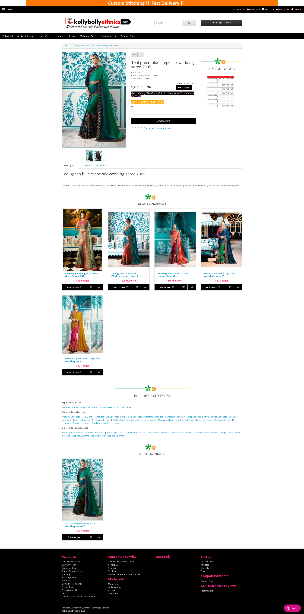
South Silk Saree (123, 407)
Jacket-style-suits (114, 432)
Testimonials (207, 590)
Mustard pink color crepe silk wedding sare (82, 360)
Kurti (60, 36)
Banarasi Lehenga (174, 416)
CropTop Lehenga (193, 416)
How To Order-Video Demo (121, 561)
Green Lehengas (204, 419)
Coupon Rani (207, 580)
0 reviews (150, 128)
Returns (112, 568)
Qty (132, 106)
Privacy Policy (68, 587)
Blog (203, 571)
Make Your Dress (88, 36)
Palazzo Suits (216, 432)
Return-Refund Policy (72, 571)
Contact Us (113, 564)
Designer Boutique (26, 36)
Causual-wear (202, 432)
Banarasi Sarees (70, 407)
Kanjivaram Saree (88, 407)
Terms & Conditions (71, 590)
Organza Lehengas (101, 419)
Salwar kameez (108, 36)
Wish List (112, 590)
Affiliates (205, 564)
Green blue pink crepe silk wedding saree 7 (219, 275)
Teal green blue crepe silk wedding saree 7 (80, 525)
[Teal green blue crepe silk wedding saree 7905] (89, 155)
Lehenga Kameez (82, 419)
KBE (140, 72)
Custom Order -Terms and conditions (79, 596)
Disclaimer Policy (70, 568)
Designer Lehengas (154, 416)
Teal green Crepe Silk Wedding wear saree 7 (124, 275)
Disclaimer (86, 165)
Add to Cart (163, 120)
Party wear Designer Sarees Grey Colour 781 (81, 275)
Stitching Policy (69, 577)
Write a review (164, 128)
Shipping (66, 574)
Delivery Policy (69, 564)
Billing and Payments (72, 583)
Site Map (112, 571)
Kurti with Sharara (80, 435)
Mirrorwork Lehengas (168, 419)
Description (69, 165)
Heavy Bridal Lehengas (93, 416)
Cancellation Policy (71, 561)
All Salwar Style (98, 435)
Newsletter (113, 593)
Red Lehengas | (115, 423)
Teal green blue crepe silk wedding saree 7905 (96, 45)
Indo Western (46, 36)
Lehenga (71, 36)
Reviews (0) (101, 165)
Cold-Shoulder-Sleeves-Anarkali (162, 432)
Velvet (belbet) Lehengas (215, 416)
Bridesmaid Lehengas (132, 416)
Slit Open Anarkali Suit (134, 432)
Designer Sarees (129, 36)
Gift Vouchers (207, 561)
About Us (66, 580)
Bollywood (8, 36)
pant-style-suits (186, 432)
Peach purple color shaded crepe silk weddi (173, 275)
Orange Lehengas (81, 423)
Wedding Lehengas (71, 416)
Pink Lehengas (99, 423)
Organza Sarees (106, 407)
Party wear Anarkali (95, 432)
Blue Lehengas (187, 419)
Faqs (64, 593)
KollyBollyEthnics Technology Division (91, 607)
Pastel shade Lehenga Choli (126, 419)
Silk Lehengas (112, 416)
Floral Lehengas (149, 419)
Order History (114, 587)
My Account (113, 584)
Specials (205, 568)
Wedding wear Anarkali (73, 432)
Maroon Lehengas (222, 419)
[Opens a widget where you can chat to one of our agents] (292, 608)
